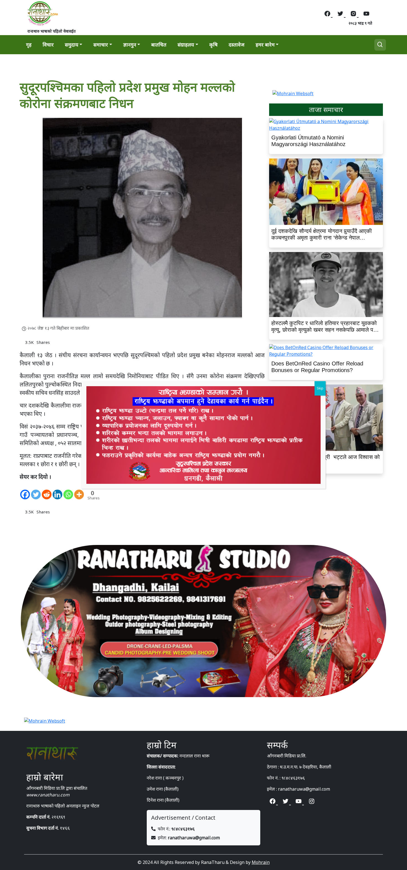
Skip (320, 388)
